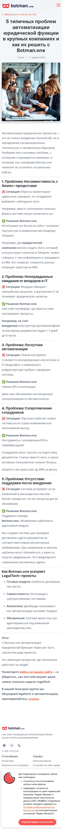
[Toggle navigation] (58, 5)
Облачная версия (42, 760)
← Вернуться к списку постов (19, 14)
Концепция (8, 760)
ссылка (34, 699)
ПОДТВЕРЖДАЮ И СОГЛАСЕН (37, 822)
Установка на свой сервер (46, 765)
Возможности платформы (15, 765)
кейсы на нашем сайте (36, 672)
